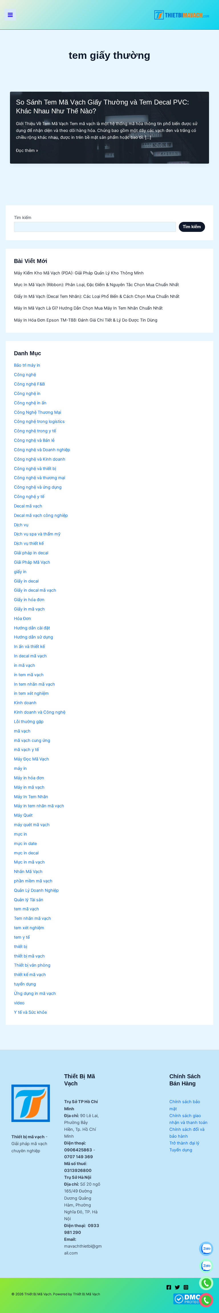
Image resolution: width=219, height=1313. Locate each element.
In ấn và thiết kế (29, 646)
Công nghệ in (27, 393)
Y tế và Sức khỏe (30, 1012)
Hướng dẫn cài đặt (32, 628)
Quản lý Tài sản (28, 899)
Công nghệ (25, 374)
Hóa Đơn (22, 618)
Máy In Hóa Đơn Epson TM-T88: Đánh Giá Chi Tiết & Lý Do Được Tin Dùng (85, 320)
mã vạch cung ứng (32, 740)
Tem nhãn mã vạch (32, 918)
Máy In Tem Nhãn (31, 796)
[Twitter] (177, 1287)
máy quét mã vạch (32, 824)
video (19, 1002)
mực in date (25, 843)
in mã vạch (24, 665)
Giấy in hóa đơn (29, 599)
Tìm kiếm (22, 217)
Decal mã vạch (28, 506)
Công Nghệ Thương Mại (37, 412)
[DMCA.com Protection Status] (190, 1298)
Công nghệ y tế (29, 496)
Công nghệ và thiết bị (35, 468)
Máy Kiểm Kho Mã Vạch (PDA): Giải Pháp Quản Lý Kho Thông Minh (79, 273)
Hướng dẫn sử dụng (33, 637)
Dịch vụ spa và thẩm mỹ (37, 534)
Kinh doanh (25, 702)
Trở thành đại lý (184, 1143)
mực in (20, 834)
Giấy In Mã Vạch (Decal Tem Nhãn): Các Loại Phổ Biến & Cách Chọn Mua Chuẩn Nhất (96, 296)
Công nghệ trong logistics (39, 421)
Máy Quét (23, 815)
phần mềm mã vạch (33, 881)
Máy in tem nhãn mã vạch (39, 805)
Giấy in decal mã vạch (35, 590)
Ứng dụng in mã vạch (35, 993)
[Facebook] (168, 1287)
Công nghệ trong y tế (35, 430)
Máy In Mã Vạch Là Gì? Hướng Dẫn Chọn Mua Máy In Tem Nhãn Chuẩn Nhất (88, 308)
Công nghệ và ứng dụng (38, 487)
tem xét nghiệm (29, 927)
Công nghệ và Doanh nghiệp (42, 449)
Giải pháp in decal (31, 552)
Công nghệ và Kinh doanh (39, 459)
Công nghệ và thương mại (39, 477)
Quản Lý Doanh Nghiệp (36, 890)
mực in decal (26, 853)
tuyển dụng (25, 984)
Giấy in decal (26, 581)
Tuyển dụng (180, 1150)
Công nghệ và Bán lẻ (34, 440)
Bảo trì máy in (27, 365)
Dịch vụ (21, 524)
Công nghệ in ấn (30, 402)
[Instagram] (185, 1287)
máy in (20, 768)
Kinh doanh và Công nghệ (39, 712)
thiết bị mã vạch (29, 956)
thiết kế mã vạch (30, 974)
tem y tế (22, 937)
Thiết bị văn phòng (32, 965)
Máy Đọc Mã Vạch (31, 759)
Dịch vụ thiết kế (29, 543)
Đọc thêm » (27, 151)
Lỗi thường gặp (29, 721)
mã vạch (22, 731)
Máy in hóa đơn (29, 777)
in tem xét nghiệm (31, 693)
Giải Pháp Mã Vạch (32, 562)
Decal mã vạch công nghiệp (41, 515)
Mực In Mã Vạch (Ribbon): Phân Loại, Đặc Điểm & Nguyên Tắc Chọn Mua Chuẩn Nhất (96, 284)
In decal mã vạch (30, 655)
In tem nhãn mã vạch (34, 684)
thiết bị (20, 946)
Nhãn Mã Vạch (28, 871)
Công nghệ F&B (29, 384)
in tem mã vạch (29, 674)
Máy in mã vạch (29, 787)
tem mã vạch (26, 909)
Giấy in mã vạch (29, 609)
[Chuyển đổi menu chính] (10, 14)
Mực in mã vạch (29, 862)
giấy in (20, 571)
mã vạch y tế (26, 749)
